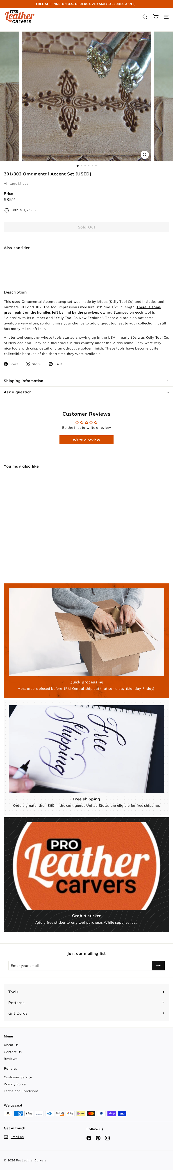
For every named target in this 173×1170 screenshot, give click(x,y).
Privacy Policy (15, 1084)
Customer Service (18, 1077)
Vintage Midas (16, 183)
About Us (11, 1045)
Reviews (10, 1059)
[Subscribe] (158, 965)
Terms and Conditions (21, 1091)
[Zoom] (145, 155)
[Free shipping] (86, 749)
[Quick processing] (86, 632)
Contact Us (13, 1052)
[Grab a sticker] (86, 866)
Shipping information (23, 380)
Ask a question (18, 392)
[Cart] (155, 16)
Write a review (86, 440)
